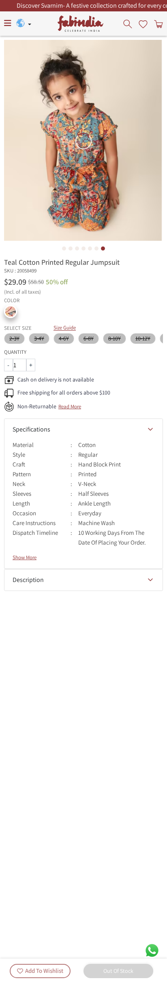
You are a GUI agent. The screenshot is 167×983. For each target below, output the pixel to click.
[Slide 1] (64, 248)
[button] (10, 311)
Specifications (31, 429)
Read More (69, 406)
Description (28, 579)
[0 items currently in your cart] (157, 24)
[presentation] (128, 24)
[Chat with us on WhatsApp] (152, 950)
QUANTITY (15, 352)
